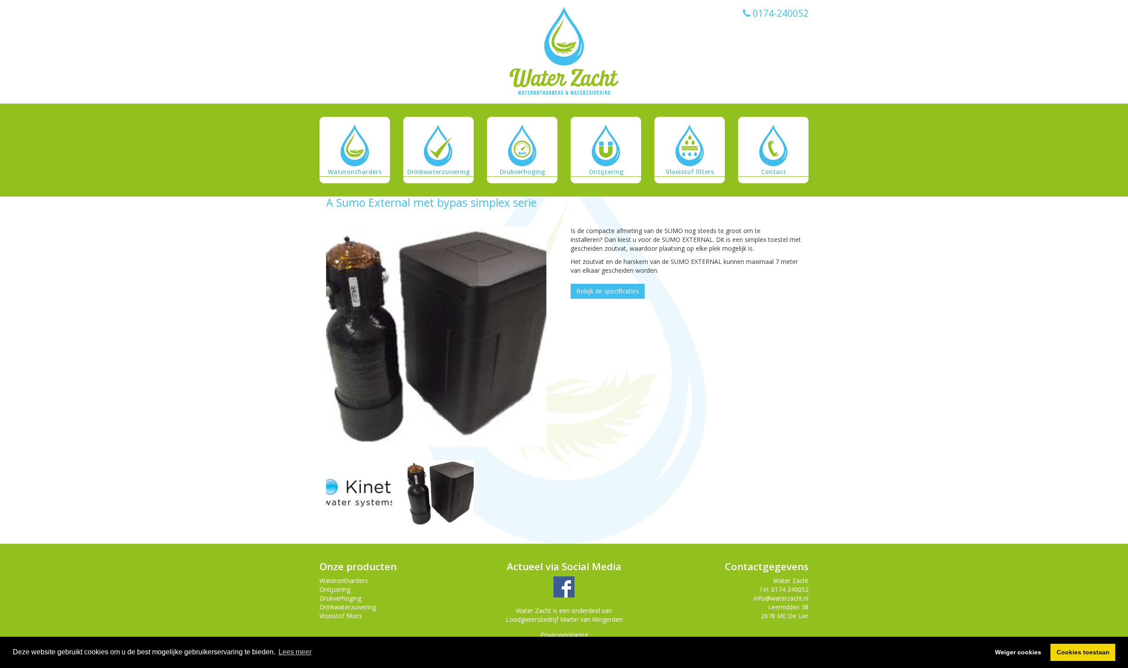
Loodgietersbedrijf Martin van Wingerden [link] (564, 619)
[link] (564, 52)
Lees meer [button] (295, 652)
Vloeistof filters (340, 616)
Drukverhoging (340, 598)
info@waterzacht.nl (781, 598)
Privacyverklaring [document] (564, 635)
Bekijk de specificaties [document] (607, 291)
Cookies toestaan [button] (1083, 652)
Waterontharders (343, 580)
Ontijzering (334, 589)
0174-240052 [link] (779, 13)
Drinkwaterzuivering (347, 607)
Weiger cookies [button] (1018, 652)
